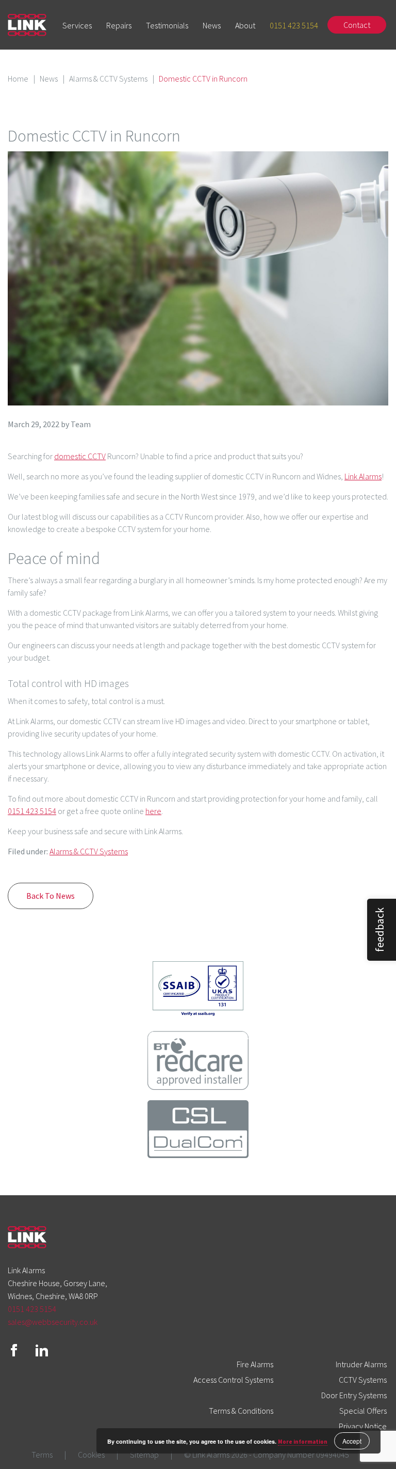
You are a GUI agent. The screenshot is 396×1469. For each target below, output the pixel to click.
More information (302, 1441)
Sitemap (144, 1454)
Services (77, 25)
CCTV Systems (363, 1379)
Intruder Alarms (361, 1364)
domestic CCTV (80, 456)
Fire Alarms (255, 1364)
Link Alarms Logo (27, 25)
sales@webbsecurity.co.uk (52, 1322)
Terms (42, 1454)
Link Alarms (363, 476)
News (212, 25)
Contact (356, 25)
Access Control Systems (233, 1379)
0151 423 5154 (294, 25)
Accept (351, 1440)
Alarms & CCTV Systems (108, 78)
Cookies (91, 1454)
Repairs (118, 25)
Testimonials (167, 25)
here (153, 811)
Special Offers (363, 1410)
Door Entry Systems (354, 1395)
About (245, 25)
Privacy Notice (363, 1426)
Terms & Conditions (241, 1410)
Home (18, 78)
